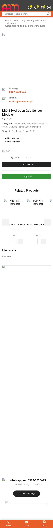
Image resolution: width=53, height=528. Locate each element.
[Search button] (48, 14)
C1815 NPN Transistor (15, 224)
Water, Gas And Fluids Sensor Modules (25, 26)
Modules (11, 23)
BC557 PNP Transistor (38, 224)
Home (8, 20)
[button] (20, 241)
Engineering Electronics (33, 20)
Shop (16, 20)
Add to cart (27, 164)
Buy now (28, 176)
